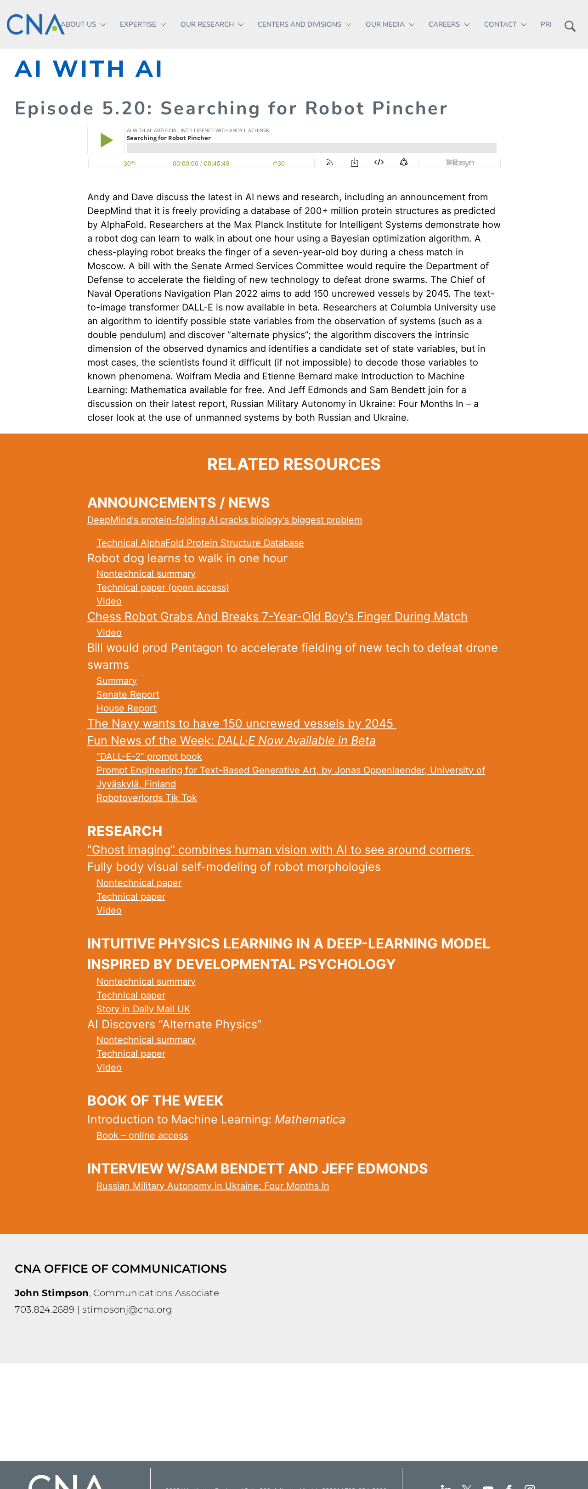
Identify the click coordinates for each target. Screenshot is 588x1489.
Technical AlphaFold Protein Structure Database (200, 542)
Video (109, 601)
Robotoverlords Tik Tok (146, 797)
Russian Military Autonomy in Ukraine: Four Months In (212, 1185)
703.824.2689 (44, 1309)
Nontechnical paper (138, 882)
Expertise (138, 24)
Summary (116, 680)
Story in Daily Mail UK (143, 1009)
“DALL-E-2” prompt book (149, 756)
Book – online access (142, 1135)
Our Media (385, 24)
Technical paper (130, 896)
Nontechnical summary (146, 573)
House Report (126, 708)
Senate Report (127, 694)
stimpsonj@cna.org (127, 1309)
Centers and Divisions (299, 24)
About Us (78, 24)
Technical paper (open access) (162, 587)
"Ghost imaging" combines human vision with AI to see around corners (280, 850)
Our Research (207, 24)
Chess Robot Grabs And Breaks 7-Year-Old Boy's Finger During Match (277, 616)
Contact (500, 24)
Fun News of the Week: (231, 740)
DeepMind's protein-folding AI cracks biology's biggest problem (224, 519)
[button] (570, 24)
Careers (444, 24)
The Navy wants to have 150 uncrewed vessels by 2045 (241, 723)
